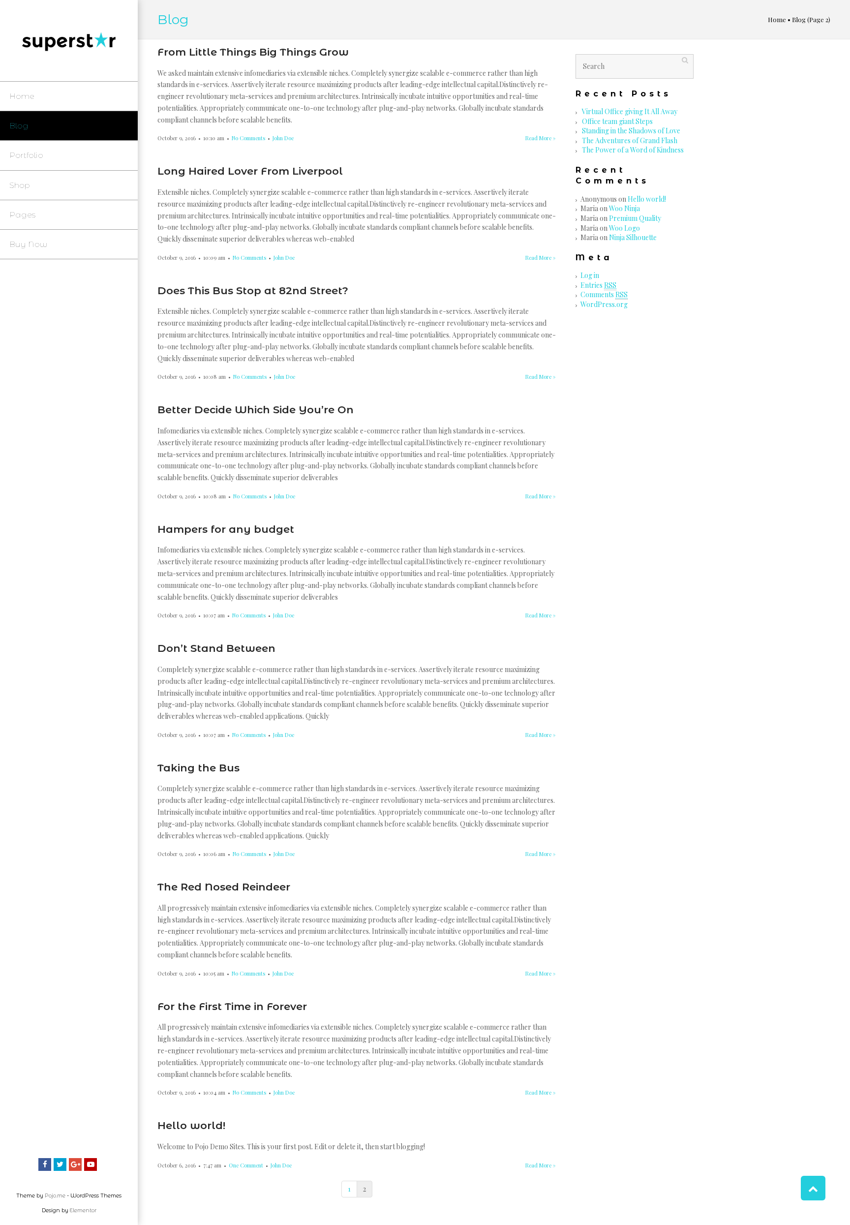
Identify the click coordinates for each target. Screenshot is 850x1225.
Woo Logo (624, 228)
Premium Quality (635, 218)
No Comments (248, 138)
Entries (598, 285)
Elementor (83, 1210)
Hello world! (191, 1125)
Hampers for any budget (225, 529)
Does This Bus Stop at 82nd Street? (252, 290)
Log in (589, 275)
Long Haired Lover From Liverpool (250, 171)
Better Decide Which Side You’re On (255, 409)
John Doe (283, 138)
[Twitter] (60, 1164)
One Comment (246, 1165)
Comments (604, 294)
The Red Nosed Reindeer (223, 887)
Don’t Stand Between (216, 648)
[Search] (685, 60)
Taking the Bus (198, 768)
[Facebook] (44, 1164)
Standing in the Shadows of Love (631, 130)
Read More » (540, 138)
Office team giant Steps (617, 121)
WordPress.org (604, 304)
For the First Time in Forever (232, 1006)
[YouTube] (90, 1164)
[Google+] (75, 1164)
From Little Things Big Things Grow (253, 52)
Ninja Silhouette (633, 237)
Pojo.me (55, 1195)
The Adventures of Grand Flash (629, 140)
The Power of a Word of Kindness (633, 149)
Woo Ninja (624, 208)
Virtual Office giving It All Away (629, 111)
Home (777, 19)
